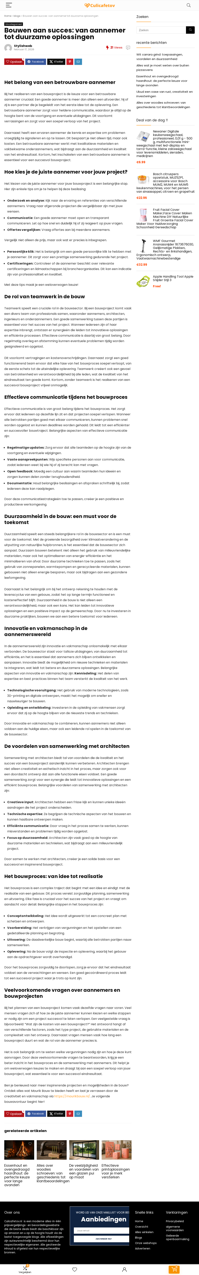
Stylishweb (23, 46)
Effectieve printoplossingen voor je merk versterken (116, 1171)
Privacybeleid (175, 1221)
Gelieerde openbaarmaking (177, 1237)
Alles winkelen (144, 1232)
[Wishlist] (74, 1269)
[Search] (188, 5)
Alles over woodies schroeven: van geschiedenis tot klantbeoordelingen (53, 1173)
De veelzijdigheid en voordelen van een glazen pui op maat (84, 1171)
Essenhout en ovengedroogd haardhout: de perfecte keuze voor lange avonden (17, 1175)
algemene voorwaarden (175, 1228)
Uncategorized (13, 24)
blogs (17, 16)
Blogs (138, 1238)
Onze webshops (146, 1243)
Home (7, 16)
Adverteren (142, 1248)
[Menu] (9, 5)
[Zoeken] (190, 30)
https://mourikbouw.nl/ (72, 1096)
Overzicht (141, 1227)
